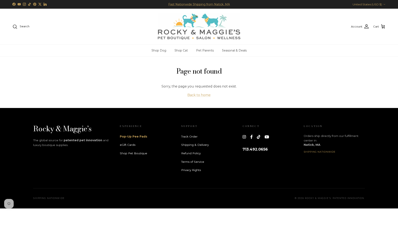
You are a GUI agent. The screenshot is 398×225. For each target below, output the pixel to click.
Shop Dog (159, 50)
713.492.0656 (255, 149)
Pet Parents (205, 50)
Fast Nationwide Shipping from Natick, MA (199, 4)
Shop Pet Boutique (133, 153)
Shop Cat (181, 50)
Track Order (189, 136)
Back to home (199, 95)
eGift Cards (127, 144)
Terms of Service (192, 161)
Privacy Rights (191, 170)
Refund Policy (191, 153)
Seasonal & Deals (234, 50)
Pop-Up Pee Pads (133, 136)
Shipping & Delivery (195, 144)
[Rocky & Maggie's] (199, 27)
